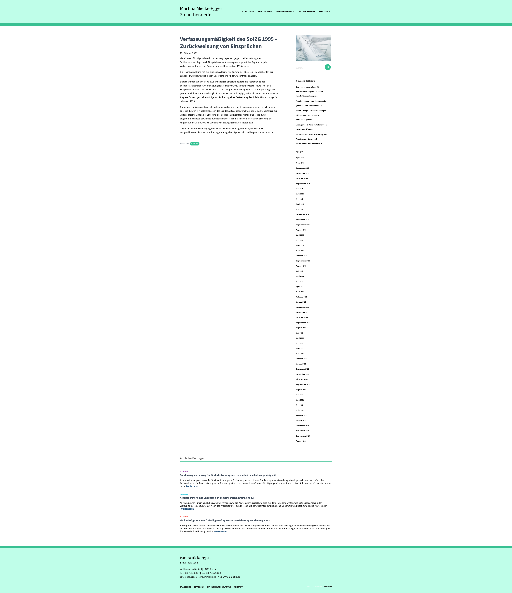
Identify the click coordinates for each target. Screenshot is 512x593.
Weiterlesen (192, 486)
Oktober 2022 (302, 317)
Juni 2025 (300, 194)
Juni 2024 (300, 235)
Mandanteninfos (285, 11)
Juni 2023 (300, 276)
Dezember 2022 (302, 307)
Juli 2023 (299, 271)
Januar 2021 (301, 420)
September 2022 (303, 322)
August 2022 (301, 327)
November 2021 (302, 374)
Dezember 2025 (302, 168)
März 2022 (300, 353)
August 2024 (301, 230)
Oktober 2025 (302, 178)
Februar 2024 (301, 255)
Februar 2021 (301, 415)
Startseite (248, 11)
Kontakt (324, 11)
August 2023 (301, 266)
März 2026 (300, 163)
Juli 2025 (299, 188)
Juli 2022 (299, 333)
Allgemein (194, 144)
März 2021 (300, 410)
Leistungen (264, 11)
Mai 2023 (299, 281)
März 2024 (300, 250)
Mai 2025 (299, 199)
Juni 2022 (300, 338)
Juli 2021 (299, 394)
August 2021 (301, 389)
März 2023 (300, 291)
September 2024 (303, 225)
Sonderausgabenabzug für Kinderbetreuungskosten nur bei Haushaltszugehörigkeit (310, 91)
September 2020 (303, 436)
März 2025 (300, 209)
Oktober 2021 (302, 379)
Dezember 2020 (302, 425)
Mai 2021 (299, 405)
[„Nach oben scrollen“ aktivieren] (506, 587)
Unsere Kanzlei (307, 11)
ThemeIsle (327, 586)
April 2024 (300, 245)
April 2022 (300, 348)
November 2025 (302, 173)
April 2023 (300, 286)
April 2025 (300, 204)
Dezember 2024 (302, 214)
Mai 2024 (299, 240)
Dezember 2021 (302, 369)
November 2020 (302, 431)
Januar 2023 (301, 302)
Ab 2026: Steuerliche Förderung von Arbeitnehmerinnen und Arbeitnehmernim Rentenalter (311, 139)
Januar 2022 (301, 364)
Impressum (199, 587)
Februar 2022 (301, 358)
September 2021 (303, 384)
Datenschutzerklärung (219, 587)
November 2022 (302, 312)
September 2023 (303, 261)
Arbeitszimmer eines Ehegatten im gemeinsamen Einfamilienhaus (217, 497)
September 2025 (303, 183)
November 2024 (302, 219)
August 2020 (301, 441)
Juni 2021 (300, 400)
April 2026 (300, 158)
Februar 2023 (301, 297)
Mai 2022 (299, 343)
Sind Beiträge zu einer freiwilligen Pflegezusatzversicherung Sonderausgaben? (311, 115)
